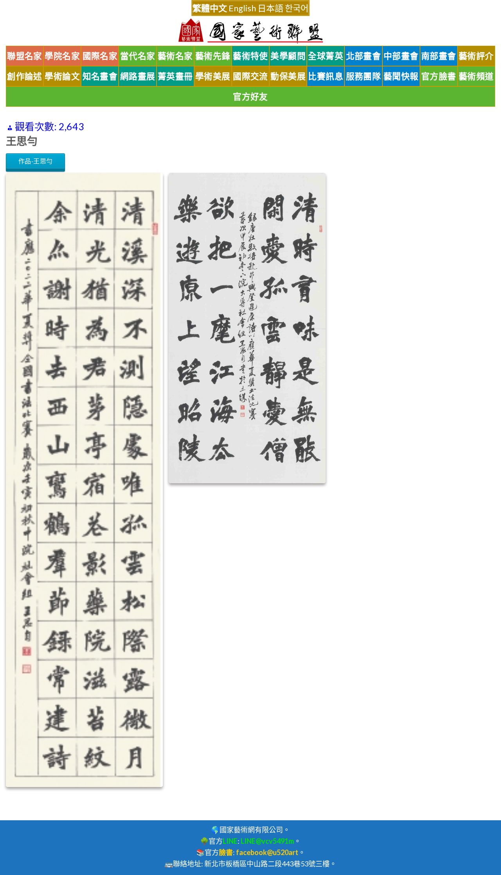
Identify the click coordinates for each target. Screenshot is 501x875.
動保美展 (288, 76)
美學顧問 (288, 56)
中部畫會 (401, 56)
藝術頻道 (476, 76)
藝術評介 (476, 56)
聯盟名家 (24, 56)
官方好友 (250, 96)
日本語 (270, 8)
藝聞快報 (401, 76)
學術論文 (62, 76)
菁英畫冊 (175, 76)
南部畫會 (438, 56)
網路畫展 (137, 76)
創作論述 (24, 76)
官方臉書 (438, 76)
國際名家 (100, 56)
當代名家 (137, 56)
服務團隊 (363, 76)
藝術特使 (250, 56)
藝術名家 (175, 56)
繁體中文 (210, 8)
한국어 (296, 8)
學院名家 (62, 56)
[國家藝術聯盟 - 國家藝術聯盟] (250, 31)
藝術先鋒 (213, 56)
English (242, 8)
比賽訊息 (325, 76)
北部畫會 (363, 56)
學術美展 (213, 76)
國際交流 (250, 76)
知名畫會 (100, 76)
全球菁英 (325, 56)
